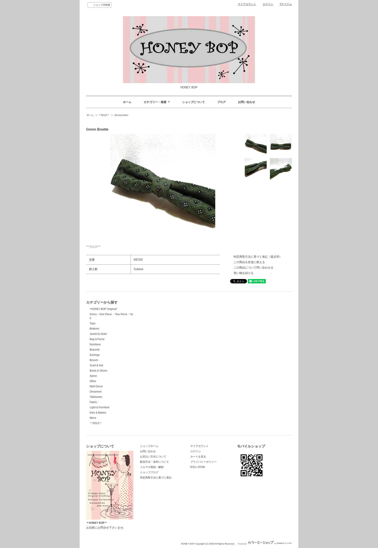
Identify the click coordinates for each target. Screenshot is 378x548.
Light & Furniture (99, 407)
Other (93, 381)
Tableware (96, 396)
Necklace (95, 344)
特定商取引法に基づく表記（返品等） (258, 256)
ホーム (127, 102)
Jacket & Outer (98, 333)
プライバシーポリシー (203, 461)
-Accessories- (121, 115)
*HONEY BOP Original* (103, 309)
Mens (93, 417)
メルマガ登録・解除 (152, 467)
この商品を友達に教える (249, 262)
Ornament (96, 391)
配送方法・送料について (154, 461)
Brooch (94, 360)
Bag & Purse (97, 339)
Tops (92, 323)
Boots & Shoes (98, 370)
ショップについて (193, 102)
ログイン (268, 4)
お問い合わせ (246, 102)
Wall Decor (96, 386)
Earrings (95, 354)
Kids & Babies (98, 412)
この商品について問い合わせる (253, 267)
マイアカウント (247, 4)
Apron (93, 375)
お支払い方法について (153, 456)
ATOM (201, 467)
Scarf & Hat (96, 365)
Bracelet (95, 349)
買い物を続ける (244, 273)
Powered (242, 544)
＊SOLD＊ (104, 115)
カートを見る (198, 456)
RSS (193, 467)
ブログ (221, 102)
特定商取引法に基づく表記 (156, 477)
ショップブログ (149, 472)
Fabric (93, 402)
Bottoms (94, 328)
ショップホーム (149, 446)
